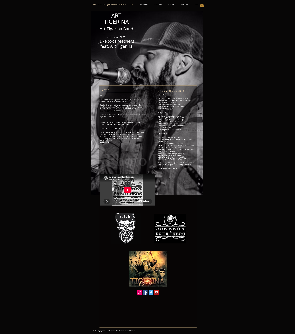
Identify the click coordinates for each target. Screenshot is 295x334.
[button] (202, 5)
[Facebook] (145, 292)
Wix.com (132, 331)
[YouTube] (156, 292)
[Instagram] (139, 292)
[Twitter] (151, 292)
